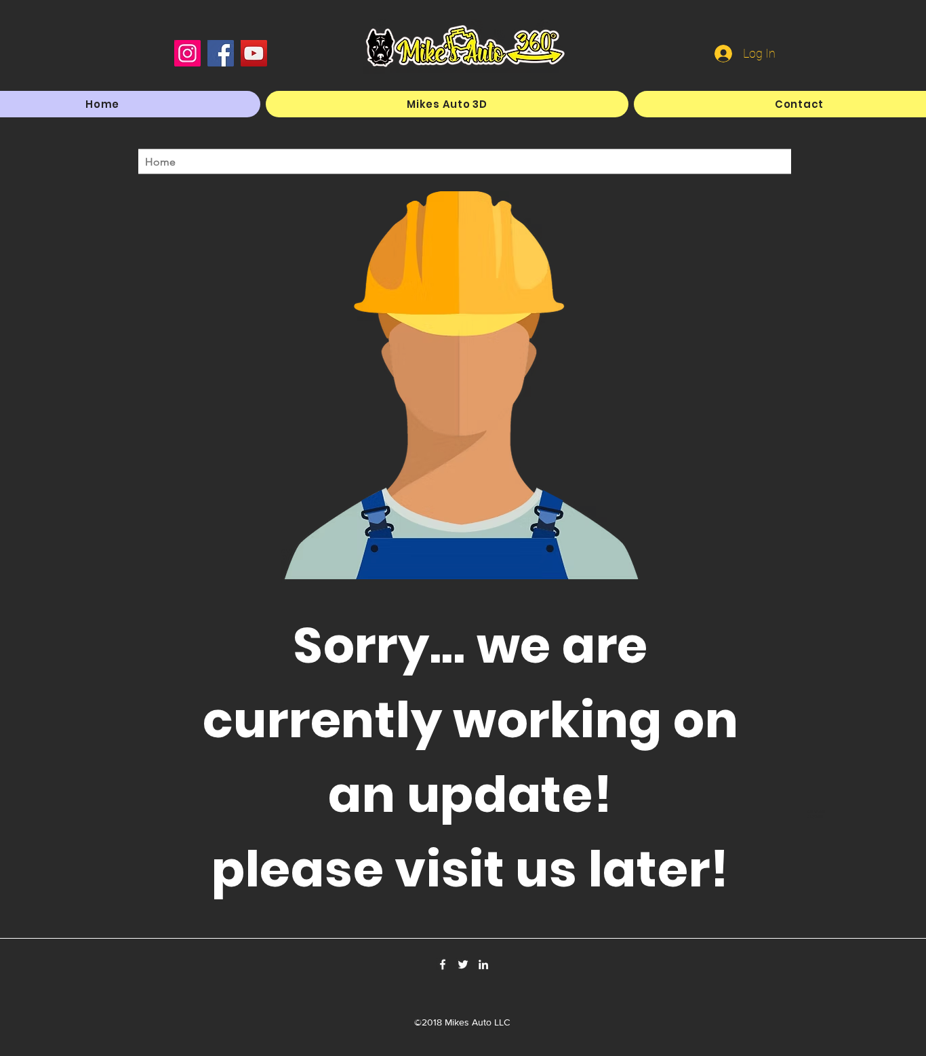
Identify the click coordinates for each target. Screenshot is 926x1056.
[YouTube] (254, 53)
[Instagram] (187, 53)
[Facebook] (220, 53)
